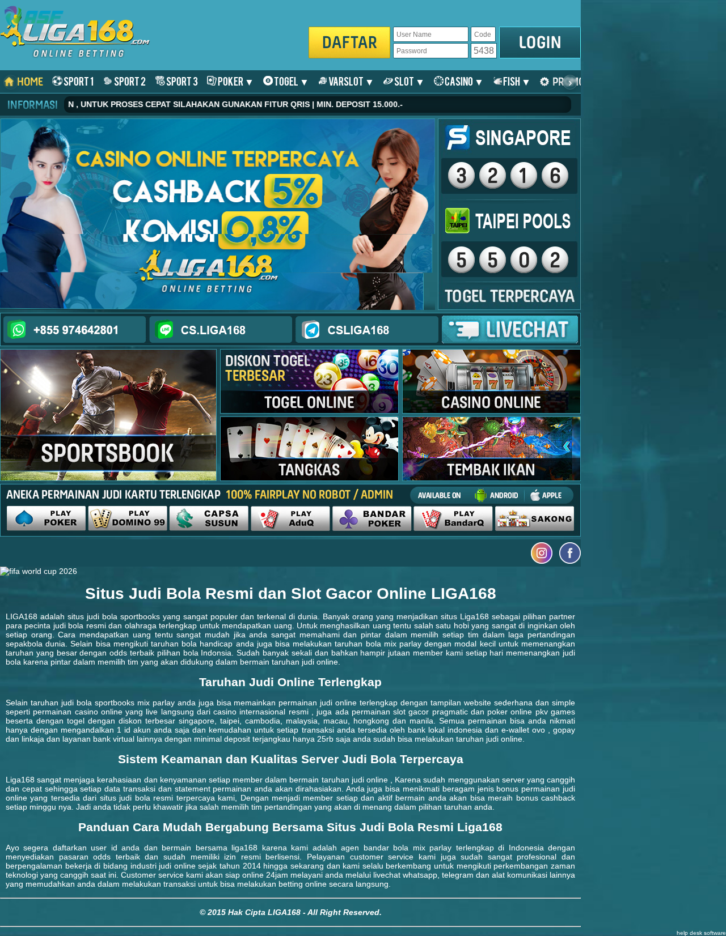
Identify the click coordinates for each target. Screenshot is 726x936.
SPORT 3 (181, 80)
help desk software (701, 933)
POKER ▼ (235, 80)
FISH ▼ (516, 80)
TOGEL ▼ (291, 80)
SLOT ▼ (409, 80)
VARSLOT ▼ (350, 80)
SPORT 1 (78, 80)
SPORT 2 (129, 80)
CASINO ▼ (464, 80)
